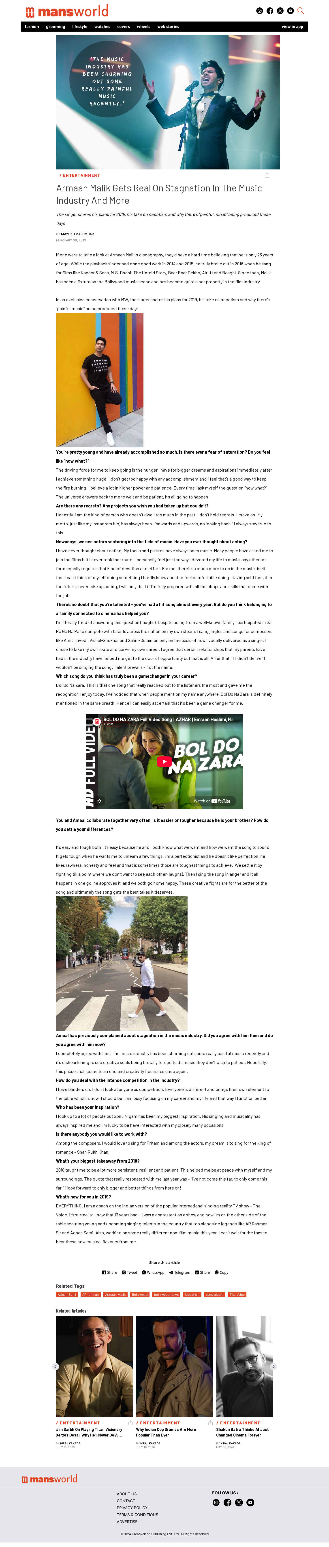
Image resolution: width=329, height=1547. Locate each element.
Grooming (55, 26)
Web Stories (168, 26)
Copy (224, 1272)
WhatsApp (155, 1272)
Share (112, 1272)
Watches (102, 26)
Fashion (32, 26)
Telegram (182, 1272)
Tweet (132, 1272)
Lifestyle (79, 26)
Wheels (143, 26)
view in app (292, 26)
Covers (123, 26)
